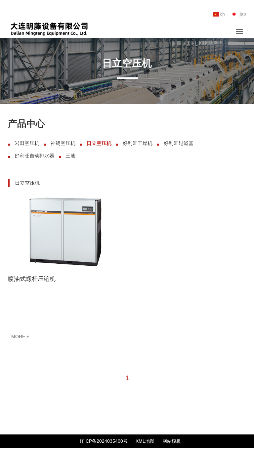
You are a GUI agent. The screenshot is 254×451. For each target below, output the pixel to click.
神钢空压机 (63, 143)
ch (222, 14)
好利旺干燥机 (137, 143)
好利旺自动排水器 (34, 155)
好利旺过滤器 (178, 143)
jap (243, 14)
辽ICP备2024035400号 (104, 441)
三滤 (70, 155)
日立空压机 (99, 143)
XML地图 (145, 441)
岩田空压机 (27, 143)
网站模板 (171, 441)
